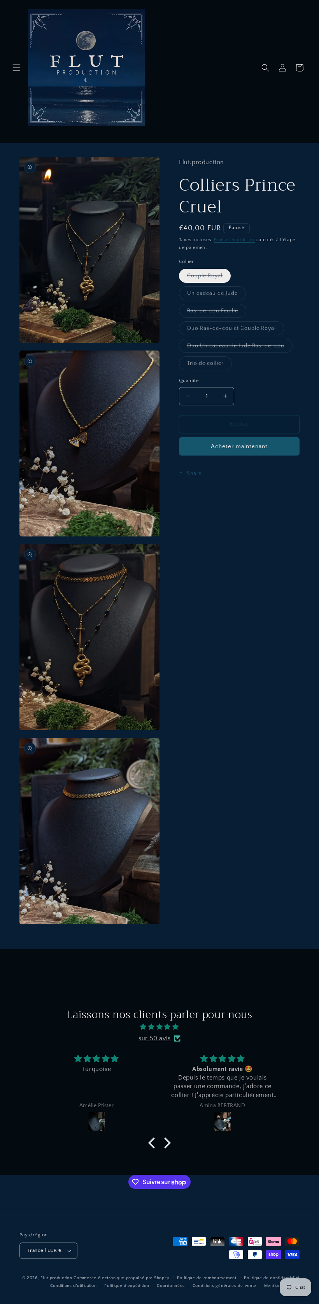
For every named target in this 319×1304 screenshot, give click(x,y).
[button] (16, 67)
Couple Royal (209, 277)
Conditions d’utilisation (73, 1285)
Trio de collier (209, 365)
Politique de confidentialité (272, 1278)
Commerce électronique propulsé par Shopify (121, 1278)
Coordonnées (171, 1285)
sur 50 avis (154, 1038)
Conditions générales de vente (224, 1285)
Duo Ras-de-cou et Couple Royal (235, 330)
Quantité (189, 380)
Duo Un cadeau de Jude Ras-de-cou (240, 347)
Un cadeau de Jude (216, 295)
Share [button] (194, 473)
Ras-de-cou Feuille (216, 312)
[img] (159, 1027)
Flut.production (56, 1278)
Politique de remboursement (206, 1278)
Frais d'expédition (234, 239)
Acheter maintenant (239, 446)
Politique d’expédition (126, 1285)
